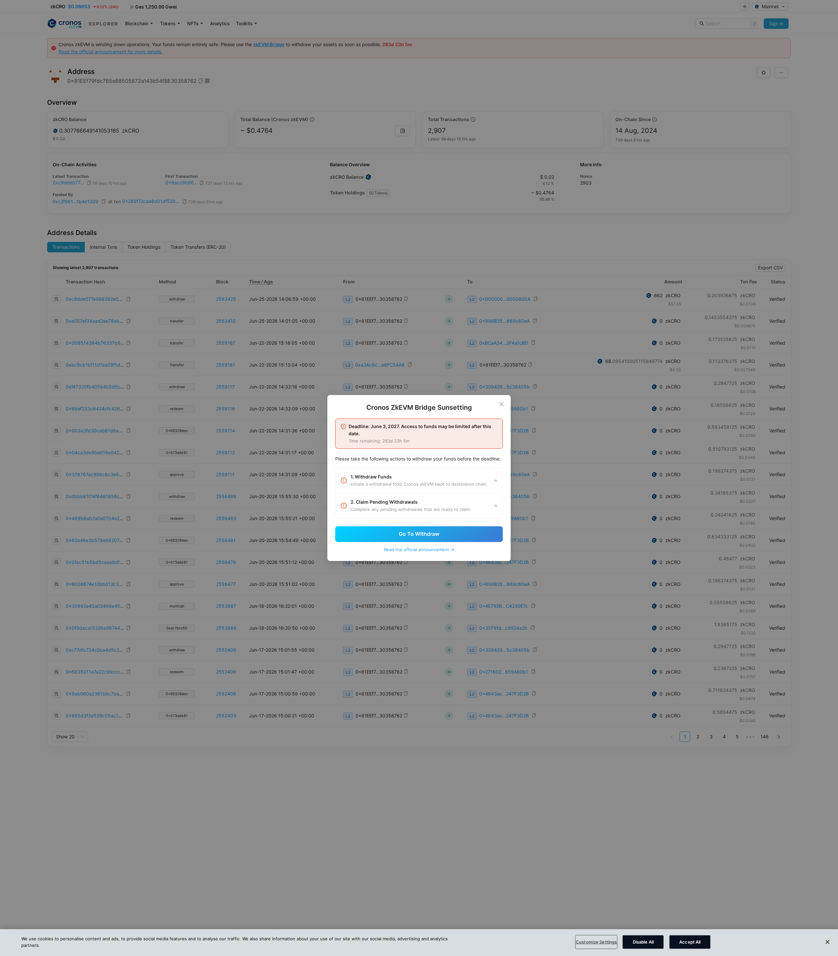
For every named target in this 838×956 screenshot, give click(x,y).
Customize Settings (596, 942)
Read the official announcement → (419, 549)
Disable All (643, 942)
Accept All (690, 942)
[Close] (501, 404)
